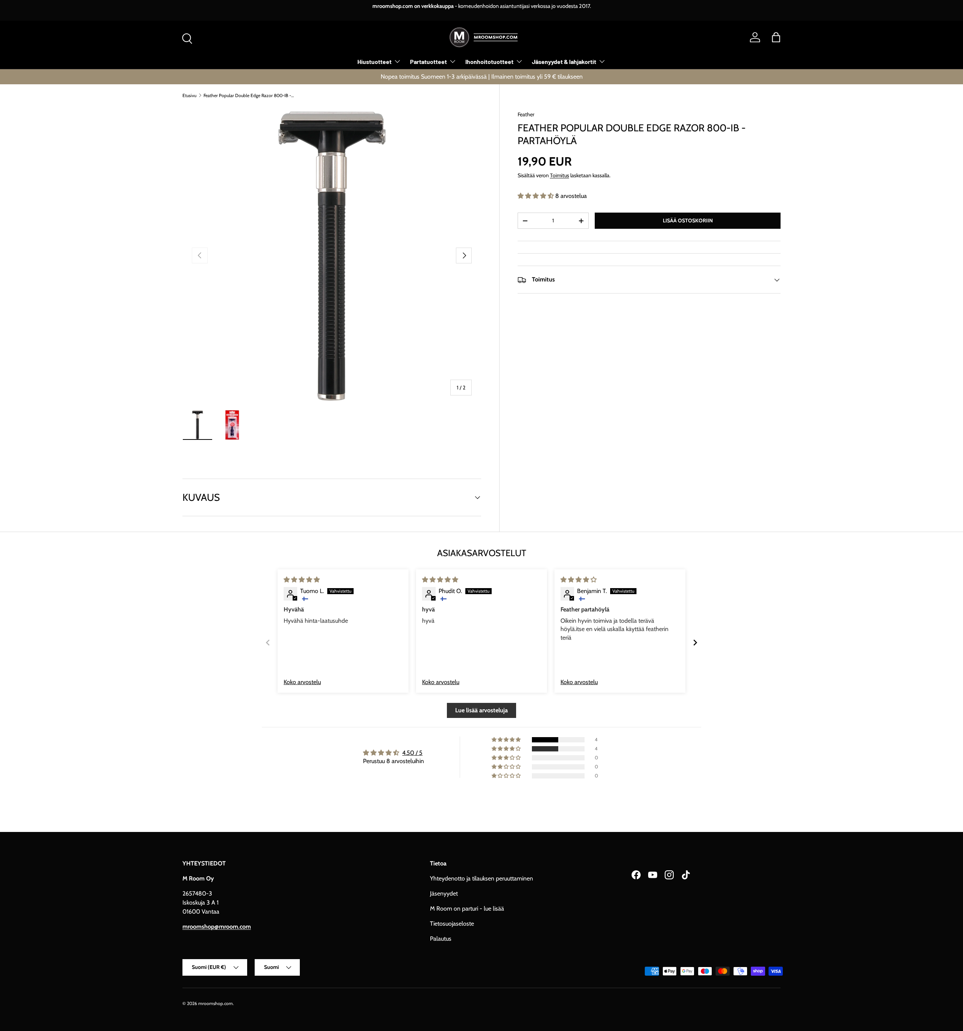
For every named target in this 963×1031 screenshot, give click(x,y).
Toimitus (559, 175)
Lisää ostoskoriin (688, 220)
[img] (302, 579)
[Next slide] (695, 642)
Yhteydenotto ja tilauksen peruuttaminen (481, 878)
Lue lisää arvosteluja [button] (481, 710)
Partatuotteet (428, 61)
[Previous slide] (268, 642)
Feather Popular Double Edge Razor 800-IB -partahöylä (249, 95)
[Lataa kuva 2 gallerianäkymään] (232, 424)
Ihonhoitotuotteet (489, 61)
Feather (526, 114)
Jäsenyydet (444, 893)
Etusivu (189, 95)
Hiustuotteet (374, 61)
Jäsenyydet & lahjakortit (564, 61)
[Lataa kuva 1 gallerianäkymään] (197, 424)
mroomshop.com (215, 1003)
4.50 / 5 (412, 752)
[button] (776, 37)
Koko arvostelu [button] (302, 682)
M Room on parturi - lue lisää (467, 908)
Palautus (440, 938)
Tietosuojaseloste (452, 923)
